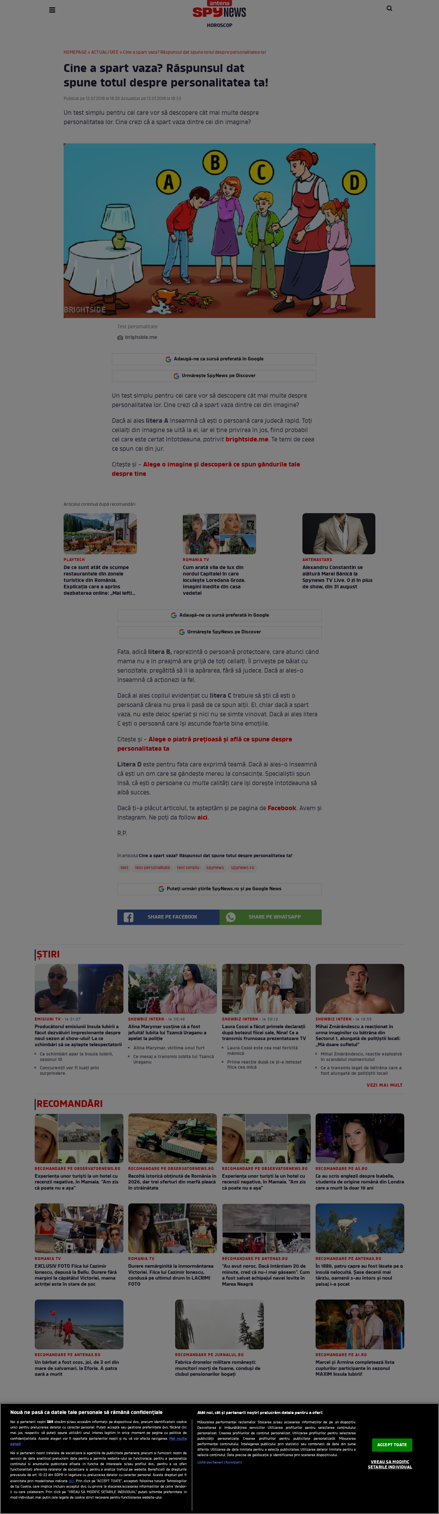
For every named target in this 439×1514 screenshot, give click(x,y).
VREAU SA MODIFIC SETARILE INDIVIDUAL (390, 1465)
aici (71, 1481)
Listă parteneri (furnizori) (219, 1462)
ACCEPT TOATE (392, 1445)
